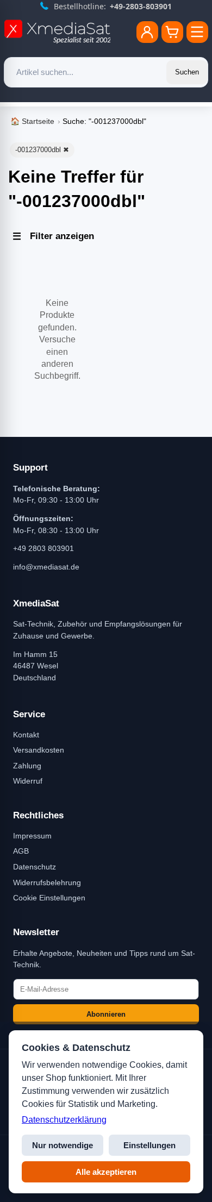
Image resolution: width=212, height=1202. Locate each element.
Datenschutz (34, 866)
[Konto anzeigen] (147, 32)
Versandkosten (38, 750)
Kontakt (26, 734)
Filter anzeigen (62, 236)
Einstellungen (149, 1145)
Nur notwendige (62, 1145)
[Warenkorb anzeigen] (172, 32)
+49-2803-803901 (141, 6)
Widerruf (27, 781)
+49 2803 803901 (43, 548)
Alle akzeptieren (106, 1171)
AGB (21, 851)
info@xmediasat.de (46, 566)
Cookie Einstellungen (49, 897)
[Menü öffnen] (197, 32)
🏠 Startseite (32, 121)
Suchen (187, 72)
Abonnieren (106, 1014)
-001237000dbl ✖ (42, 150)
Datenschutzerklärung (64, 1119)
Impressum (32, 835)
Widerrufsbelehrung (47, 882)
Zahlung (27, 765)
